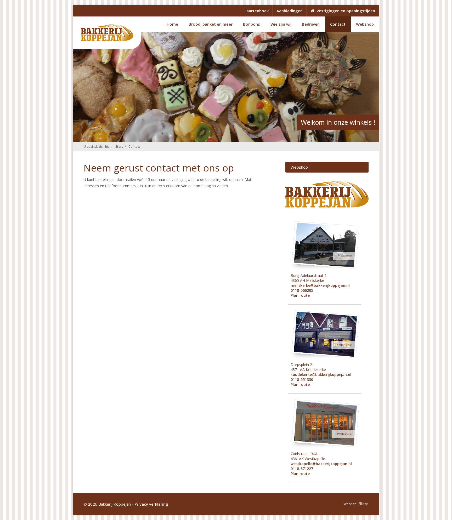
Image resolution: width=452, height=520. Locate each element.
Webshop (365, 24)
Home (172, 24)
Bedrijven (311, 24)
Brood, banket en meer (211, 24)
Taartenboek (256, 10)
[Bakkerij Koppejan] (107, 32)
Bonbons (251, 24)
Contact (338, 24)
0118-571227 (302, 468)
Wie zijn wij (280, 24)
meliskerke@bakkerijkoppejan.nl (320, 285)
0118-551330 (302, 379)
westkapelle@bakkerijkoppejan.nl (321, 463)
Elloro (363, 503)
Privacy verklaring (151, 504)
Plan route (300, 295)
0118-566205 (302, 290)
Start (119, 146)
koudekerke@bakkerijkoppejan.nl (321, 374)
